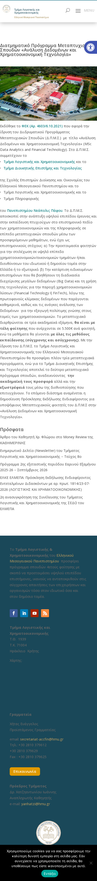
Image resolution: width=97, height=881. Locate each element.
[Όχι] (90, 862)
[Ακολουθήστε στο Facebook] (14, 613)
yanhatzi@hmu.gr (35, 803)
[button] (90, 47)
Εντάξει (50, 874)
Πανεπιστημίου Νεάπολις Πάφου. (35, 210)
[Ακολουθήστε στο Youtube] (35, 613)
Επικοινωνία (24, 771)
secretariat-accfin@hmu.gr (41, 739)
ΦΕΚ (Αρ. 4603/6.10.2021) (42, 126)
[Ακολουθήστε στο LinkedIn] (24, 613)
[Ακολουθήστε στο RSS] (45, 613)
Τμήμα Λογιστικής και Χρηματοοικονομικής (26, 11)
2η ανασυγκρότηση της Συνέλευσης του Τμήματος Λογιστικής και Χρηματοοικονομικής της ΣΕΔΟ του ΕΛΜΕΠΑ (42, 503)
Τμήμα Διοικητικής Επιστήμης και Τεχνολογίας (42, 168)
